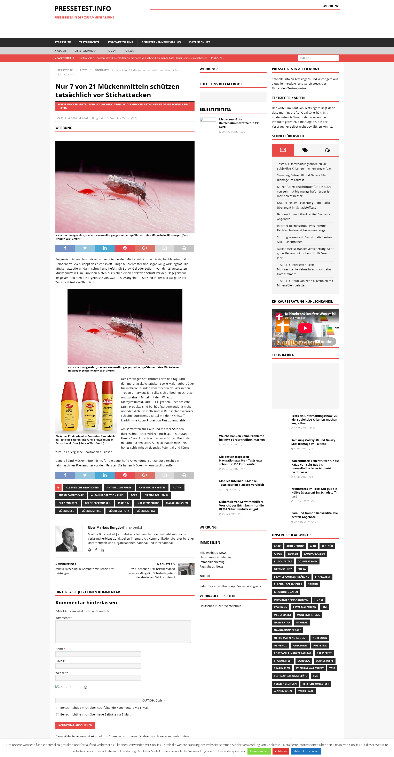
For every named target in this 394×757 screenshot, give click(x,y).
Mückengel (66, 511)
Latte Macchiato (304, 607)
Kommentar (63, 618)
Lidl (324, 607)
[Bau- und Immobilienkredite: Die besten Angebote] (305, 386)
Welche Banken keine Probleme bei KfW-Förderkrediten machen (242, 438)
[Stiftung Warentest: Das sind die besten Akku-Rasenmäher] (286, 399)
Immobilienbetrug (212, 562)
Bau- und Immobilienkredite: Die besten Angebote (314, 515)
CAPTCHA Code (152, 700)
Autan (177, 487)
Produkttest (283, 660)
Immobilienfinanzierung (291, 599)
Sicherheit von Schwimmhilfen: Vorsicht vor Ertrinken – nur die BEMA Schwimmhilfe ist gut (241, 505)
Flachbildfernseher (288, 584)
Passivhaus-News (211, 566)
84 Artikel (135, 528)
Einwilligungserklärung (291, 576)
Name (59, 649)
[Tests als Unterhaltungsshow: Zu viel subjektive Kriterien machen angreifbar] (286, 372)
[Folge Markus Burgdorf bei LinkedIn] (101, 550)
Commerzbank (307, 561)
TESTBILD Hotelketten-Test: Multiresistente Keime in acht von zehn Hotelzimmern (304, 269)
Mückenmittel (91, 511)
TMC (315, 676)
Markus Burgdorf (92, 118)
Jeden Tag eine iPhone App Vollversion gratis (230, 586)
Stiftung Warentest (310, 668)
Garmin (313, 584)
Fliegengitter (68, 503)
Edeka (302, 569)
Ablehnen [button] (281, 751)
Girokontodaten (286, 592)
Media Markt (282, 615)
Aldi (313, 546)
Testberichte (89, 42)
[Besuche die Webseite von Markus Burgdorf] (89, 550)
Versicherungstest (315, 683)
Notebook (320, 638)
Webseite (61, 673)
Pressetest (324, 653)
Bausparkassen (314, 553)
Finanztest (322, 576)
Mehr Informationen (305, 751)
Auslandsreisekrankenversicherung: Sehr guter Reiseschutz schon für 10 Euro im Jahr (305, 253)
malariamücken (177, 503)
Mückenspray (145, 511)
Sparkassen (282, 668)
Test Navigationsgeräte (290, 676)
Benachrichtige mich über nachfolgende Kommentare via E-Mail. (104, 708)
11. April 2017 (301, 501)
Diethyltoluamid (156, 495)
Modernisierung (308, 615)
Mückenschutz (119, 511)
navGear (302, 622)
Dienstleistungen (85, 50)
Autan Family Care (71, 495)
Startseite (62, 42)
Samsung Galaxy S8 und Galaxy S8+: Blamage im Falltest (313, 442)
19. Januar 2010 (230, 444)
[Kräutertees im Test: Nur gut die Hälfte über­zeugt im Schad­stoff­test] (286, 386)
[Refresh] (86, 687)
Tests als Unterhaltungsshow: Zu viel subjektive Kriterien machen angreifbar (314, 419)
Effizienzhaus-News (213, 553)
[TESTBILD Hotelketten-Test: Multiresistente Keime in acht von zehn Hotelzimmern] (323, 399)
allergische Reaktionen (82, 487)
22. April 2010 (69, 118)
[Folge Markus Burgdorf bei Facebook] (94, 550)
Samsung (304, 660)
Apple (278, 553)
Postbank (320, 645)
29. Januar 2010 (230, 131)
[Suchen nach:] (318, 58)
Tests (83, 70)
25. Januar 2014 (230, 469)
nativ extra (282, 622)
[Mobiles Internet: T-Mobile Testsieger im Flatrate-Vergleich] (208, 485)
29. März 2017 (301, 521)
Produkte (60, 50)
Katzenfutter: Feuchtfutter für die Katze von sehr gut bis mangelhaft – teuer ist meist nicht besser (304, 191)
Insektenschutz (148, 503)
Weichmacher (283, 691)
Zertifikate (306, 691)
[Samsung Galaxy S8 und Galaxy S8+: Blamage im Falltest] (305, 372)
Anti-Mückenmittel (152, 487)
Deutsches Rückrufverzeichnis (220, 606)
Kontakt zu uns (120, 42)
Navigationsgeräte (287, 630)
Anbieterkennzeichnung (161, 42)
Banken (292, 553)
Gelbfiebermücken (98, 503)
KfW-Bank (280, 607)
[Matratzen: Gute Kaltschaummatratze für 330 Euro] (208, 272)
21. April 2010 (229, 489)
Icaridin (123, 503)
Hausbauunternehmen (215, 557)
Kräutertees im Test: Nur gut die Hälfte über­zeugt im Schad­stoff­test (314, 492)
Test (332, 668)
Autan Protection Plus (107, 495)
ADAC (277, 546)
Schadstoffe (324, 660)
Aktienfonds (295, 546)
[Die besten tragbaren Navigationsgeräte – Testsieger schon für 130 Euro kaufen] (208, 460)
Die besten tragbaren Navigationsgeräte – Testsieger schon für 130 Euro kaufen (240, 460)
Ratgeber (129, 50)
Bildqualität (283, 561)
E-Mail (59, 661)
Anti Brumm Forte (119, 487)
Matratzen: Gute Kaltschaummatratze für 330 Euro (239, 123)
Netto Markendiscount (290, 638)
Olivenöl (280, 645)
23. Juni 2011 (228, 514)
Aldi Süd (327, 546)
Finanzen (110, 50)
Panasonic (300, 645)
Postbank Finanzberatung (292, 653)
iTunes (318, 599)
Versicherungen (285, 683)
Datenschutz (199, 42)
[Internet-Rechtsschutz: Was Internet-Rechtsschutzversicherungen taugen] (323, 386)
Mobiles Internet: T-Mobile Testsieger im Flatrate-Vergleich (241, 483)
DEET (134, 495)
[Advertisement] (265, 23)
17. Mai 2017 (300, 427)
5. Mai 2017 (300, 448)
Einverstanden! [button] (259, 751)
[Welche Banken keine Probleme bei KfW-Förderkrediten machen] (208, 440)
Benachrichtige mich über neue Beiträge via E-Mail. (95, 714)
